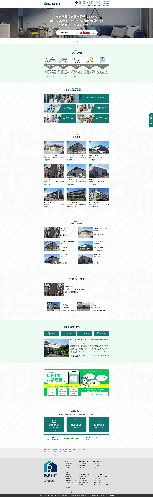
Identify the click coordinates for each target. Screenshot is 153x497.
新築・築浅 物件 (63, 65)
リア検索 (82, 5)
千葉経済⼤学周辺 (97, 480)
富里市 (77, 449)
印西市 (80, 449)
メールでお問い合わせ (54, 425)
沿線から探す (82, 465)
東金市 (57, 449)
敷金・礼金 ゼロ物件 (89, 65)
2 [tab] (77, 41)
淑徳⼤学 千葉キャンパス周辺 (100, 482)
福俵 (65, 455)
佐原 (62, 451)
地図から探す (82, 467)
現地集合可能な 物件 (50, 65)
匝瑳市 (83, 449)
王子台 (71, 451)
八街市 (66, 449)
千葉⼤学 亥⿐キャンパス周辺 (100, 478)
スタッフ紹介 (69, 334)
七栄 (58, 451)
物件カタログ (69, 476)
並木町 (74, 451)
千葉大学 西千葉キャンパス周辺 (95, 98)
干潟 (67, 455)
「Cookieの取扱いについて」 (96, 495)
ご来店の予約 (76, 425)
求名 (62, 455)
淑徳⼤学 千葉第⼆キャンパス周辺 (101, 484)
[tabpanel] (76, 23)
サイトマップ (69, 485)
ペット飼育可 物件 (76, 65)
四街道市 (73, 449)
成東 (77, 455)
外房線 (54, 454)
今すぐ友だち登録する (94, 394)
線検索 (88, 5)
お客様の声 (86, 334)
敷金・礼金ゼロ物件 (83, 482)
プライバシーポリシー (70, 483)
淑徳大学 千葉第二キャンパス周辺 (101, 118)
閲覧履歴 (106, 1)
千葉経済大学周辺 (101, 108)
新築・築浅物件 (82, 478)
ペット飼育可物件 (83, 480)
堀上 (65, 451)
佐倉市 (60, 449)
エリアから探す (82, 463)
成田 (53, 455)
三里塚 (78, 451)
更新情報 (68, 465)
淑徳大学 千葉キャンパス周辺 (68, 118)
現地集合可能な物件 (83, 476)
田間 (56, 451)
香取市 (69, 449)
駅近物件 (102, 66)
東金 (56, 455)
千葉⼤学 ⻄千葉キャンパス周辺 (100, 476)
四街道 (74, 455)
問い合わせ (106, 5)
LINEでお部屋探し (97, 465)
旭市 (63, 449)
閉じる (112, 495)
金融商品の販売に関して (71, 480)
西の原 (68, 451)
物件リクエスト (98, 425)
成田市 (54, 449)
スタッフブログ (69, 478)
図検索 (94, 5)
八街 (53, 451)
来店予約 (95, 467)
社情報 (99, 5)
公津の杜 (59, 455)
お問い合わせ (96, 463)
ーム (76, 5)
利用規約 (68, 487)
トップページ (69, 463)
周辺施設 (102, 334)
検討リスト (106, 3)
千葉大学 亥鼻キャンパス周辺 (68, 108)
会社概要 (52, 334)
